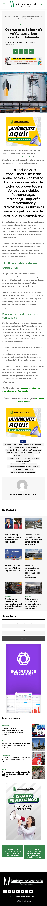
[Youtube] (31, 891)
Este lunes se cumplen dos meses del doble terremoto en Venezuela (33, 604)
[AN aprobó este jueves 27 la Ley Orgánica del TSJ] (13, 554)
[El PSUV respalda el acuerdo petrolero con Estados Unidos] (38, 758)
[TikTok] (18, 891)
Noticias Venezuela (32, 453)
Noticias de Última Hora (31, 450)
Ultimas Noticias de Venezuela (23, 472)
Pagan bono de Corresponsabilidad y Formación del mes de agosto (13, 731)
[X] (21, 51)
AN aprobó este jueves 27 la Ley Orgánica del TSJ (13, 568)
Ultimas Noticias (32, 467)
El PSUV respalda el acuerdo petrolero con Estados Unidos (16, 759)
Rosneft (26, 157)
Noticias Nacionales (15, 453)
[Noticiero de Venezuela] (23, 485)
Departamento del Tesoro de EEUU (23, 447)
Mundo (4, 769)
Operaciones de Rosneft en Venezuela (23, 458)
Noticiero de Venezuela (17, 42)
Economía (15, 17)
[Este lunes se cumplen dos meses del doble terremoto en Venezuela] (33, 588)
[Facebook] (15, 51)
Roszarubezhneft (23, 461)
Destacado (9, 532)
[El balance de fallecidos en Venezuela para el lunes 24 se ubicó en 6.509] (13, 588)
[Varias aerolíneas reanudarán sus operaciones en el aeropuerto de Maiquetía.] (33, 523)
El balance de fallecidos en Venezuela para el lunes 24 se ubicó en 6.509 (13, 604)
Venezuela (6, 741)
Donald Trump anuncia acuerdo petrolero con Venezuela (13, 538)
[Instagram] (9, 891)
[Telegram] (31, 51)
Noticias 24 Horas (13, 450)
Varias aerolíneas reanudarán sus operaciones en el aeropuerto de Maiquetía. (33, 540)
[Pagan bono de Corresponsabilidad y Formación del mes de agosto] (38, 730)
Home (7, 17)
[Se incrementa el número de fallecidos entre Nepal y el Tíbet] (38, 772)
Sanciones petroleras (16, 467)
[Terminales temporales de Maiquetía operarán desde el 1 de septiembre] (33, 554)
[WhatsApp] (26, 51)
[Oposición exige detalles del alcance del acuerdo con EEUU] (38, 744)
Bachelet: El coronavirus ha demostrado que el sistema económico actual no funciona (34, 853)
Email (23, 630)
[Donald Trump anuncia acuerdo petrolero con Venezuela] (13, 523)
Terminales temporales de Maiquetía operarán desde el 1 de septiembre (32, 572)
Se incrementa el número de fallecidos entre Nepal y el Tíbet (16, 774)
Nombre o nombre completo (23, 623)
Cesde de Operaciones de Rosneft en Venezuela (23, 444)
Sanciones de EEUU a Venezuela (23, 464)
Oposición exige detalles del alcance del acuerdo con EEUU (16, 745)
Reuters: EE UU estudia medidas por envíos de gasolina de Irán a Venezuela (12, 852)
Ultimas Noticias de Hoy (23, 469)
